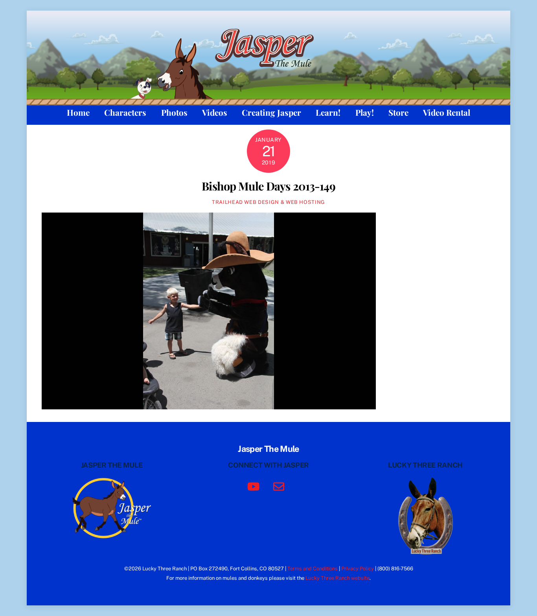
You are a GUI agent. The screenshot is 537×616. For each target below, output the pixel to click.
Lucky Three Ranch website (337, 578)
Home (78, 112)
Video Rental (446, 112)
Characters (125, 112)
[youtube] (255, 486)
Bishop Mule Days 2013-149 (268, 185)
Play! (364, 112)
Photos (174, 112)
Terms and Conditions (312, 569)
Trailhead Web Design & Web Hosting (268, 202)
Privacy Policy (357, 569)
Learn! (328, 112)
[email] (280, 486)
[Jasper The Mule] (268, 72)
